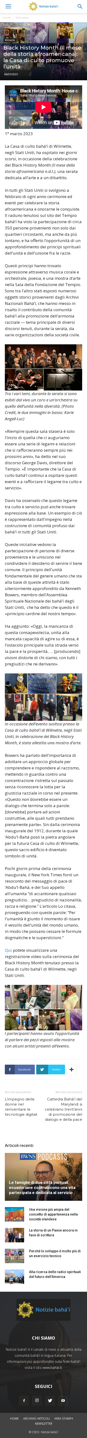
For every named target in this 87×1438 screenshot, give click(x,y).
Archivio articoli (36, 1418)
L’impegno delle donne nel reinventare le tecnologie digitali (21, 1107)
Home (6, 17)
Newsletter (43, 1424)
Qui (8, 950)
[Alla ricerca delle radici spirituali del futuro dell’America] (14, 1276)
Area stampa (63, 1418)
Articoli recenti (19, 1145)
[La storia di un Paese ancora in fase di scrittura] (14, 1235)
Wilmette (22, 17)
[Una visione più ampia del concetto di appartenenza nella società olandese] (14, 1214)
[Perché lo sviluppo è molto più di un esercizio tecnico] (14, 1256)
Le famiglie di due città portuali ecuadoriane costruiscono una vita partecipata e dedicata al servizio (42, 1187)
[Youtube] (63, 1401)
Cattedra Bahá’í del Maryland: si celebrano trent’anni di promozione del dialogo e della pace (63, 1109)
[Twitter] (50, 1401)
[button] (80, 6)
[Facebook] (24, 1401)
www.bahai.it (52, 1367)
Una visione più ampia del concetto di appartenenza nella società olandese (53, 1214)
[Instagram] (37, 1401)
